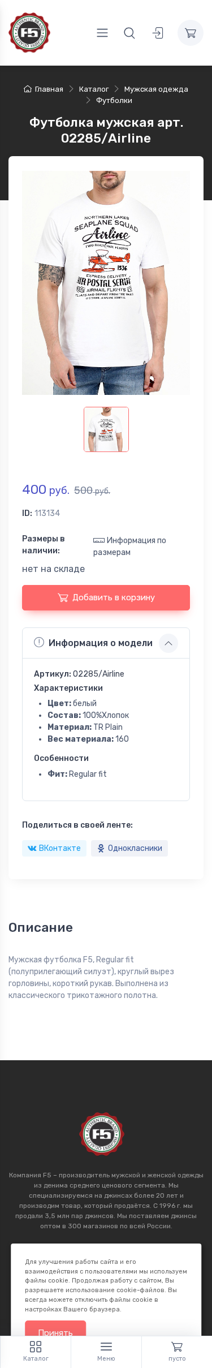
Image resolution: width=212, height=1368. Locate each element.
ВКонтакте (60, 848)
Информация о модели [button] (101, 643)
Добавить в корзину (113, 597)
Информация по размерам (129, 546)
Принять (55, 1333)
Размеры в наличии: (43, 545)
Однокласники (135, 848)
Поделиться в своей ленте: (77, 825)
